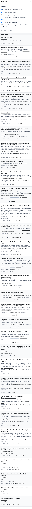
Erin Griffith (22, 369)
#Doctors (27, 149)
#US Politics (3, 67)
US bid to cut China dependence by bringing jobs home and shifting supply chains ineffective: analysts (15, 348)
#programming (4, 52)
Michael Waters (19, 421)
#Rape (30, 101)
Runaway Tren (5, 113)
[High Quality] (18, 43)
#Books (4, 66)
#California (9, 66)
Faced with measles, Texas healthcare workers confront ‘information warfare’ (14, 128)
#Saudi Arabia (8, 310)
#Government (25, 248)
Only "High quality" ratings (9, 15)
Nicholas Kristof (23, 104)
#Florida (2, 403)
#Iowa (2, 386)
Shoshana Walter (24, 153)
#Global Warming (13, 195)
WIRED (11, 285)
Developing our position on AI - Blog (12, 47)
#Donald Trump (22, 116)
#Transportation (20, 195)
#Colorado (16, 116)
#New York (16, 250)
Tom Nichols (18, 297)
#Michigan (3, 438)
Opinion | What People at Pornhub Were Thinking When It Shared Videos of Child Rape (16, 95)
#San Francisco (4, 39)
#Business (17, 248)
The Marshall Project (14, 153)
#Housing (18, 66)
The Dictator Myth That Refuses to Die (12, 258)
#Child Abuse (19, 101)
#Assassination (7, 82)
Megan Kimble (23, 197)
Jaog (12, 299)
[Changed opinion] (21, 108)
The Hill (2, 491)
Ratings (5, 1)
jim (12, 467)
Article (6, 34)
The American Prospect (15, 119)
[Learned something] (19, 73)
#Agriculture (12, 384)
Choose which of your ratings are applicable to (13, 25)
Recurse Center (4, 54)
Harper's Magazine (14, 165)
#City (20, 248)
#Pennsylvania (14, 151)
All (2, 9)
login (30, 1)
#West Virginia (28, 295)
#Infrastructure (4, 250)
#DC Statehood (4, 463)
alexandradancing (16, 455)
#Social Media (4, 102)
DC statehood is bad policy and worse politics (14, 487)
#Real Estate (23, 66)
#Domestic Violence (17, 418)
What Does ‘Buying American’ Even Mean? (14, 331)
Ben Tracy (17, 312)
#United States (15, 134)
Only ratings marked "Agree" (9, 12)
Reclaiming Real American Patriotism (12, 292)
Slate (2, 479)
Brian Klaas (18, 267)
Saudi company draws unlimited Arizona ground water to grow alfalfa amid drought (15, 304)
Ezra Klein (22, 69)
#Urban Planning (10, 231)
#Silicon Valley (8, 283)
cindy (13, 408)
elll (12, 271)
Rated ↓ (2, 34)
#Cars (27, 401)
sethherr (13, 43)
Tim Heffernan (23, 338)
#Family (24, 418)
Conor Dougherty (25, 233)
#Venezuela (15, 118)
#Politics (10, 134)
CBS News (12, 312)
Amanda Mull (19, 324)
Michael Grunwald (24, 388)
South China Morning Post (6, 353)
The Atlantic (12, 267)
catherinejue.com (4, 40)
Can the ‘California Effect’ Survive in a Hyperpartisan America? (12, 397)
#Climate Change (19, 384)
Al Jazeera (12, 136)
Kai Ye (15, 285)
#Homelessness (4, 178)
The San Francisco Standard (7, 453)
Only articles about (14, 17)
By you (7, 9)
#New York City (26, 51)
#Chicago (14, 66)
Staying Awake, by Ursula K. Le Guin (12, 161)
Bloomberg (12, 251)
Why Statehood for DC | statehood (11, 498)
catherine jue (12, 40)
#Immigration (4, 118)
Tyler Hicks (17, 136)
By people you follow (16, 9)
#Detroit (24, 230)
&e (12, 355)
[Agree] (16, 43)
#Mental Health (10, 178)
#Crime (16, 82)
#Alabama (13, 101)
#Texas (28, 66)
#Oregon (16, 178)
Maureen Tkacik (24, 119)
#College (3, 215)
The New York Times (14, 69)
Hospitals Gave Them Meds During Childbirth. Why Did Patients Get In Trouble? (15, 143)
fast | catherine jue (6, 37)
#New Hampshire (15, 295)
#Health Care (3, 151)
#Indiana (8, 151)
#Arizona (3, 310)
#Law (5, 419)
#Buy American (20, 336)
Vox (1, 465)
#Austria (13, 82)
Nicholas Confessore (24, 216)
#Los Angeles (10, 250)
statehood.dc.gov (4, 501)
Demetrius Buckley (25, 439)
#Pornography (25, 101)
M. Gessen (22, 86)
